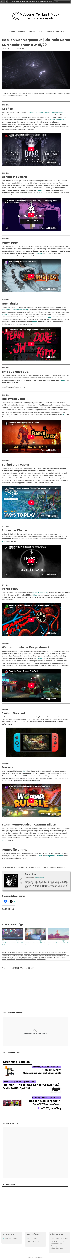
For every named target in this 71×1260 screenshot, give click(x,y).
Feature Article (11, 952)
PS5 (31, 955)
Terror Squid (56, 957)
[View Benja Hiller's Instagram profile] (21, 882)
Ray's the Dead (64, 955)
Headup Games (35, 954)
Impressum (15, 2)
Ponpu (25, 955)
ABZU (40, 856)
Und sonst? (49, 31)
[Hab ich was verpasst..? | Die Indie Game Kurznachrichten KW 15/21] (12, 934)
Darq (22, 952)
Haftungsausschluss (46, 2)
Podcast (32, 31)
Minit (49, 317)
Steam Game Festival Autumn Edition (16, 957)
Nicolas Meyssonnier (55, 954)
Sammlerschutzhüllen (59, 1238)
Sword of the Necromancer (35, 957)
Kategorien (21, 31)
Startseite (11, 31)
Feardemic (64, 952)
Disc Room (36, 952)
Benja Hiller (20, 48)
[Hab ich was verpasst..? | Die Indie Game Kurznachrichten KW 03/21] (35, 934)
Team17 (50, 957)
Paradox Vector (10, 955)
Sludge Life (5, 314)
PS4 (29, 955)
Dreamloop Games (44, 952)
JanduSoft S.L (45, 954)
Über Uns (59, 31)
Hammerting (27, 954)
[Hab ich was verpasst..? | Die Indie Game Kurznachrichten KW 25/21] (58, 934)
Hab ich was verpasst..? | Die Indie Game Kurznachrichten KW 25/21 (58, 943)
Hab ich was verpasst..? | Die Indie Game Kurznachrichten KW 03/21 (35, 943)
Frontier (4, 954)
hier (42, 193)
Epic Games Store (56, 952)
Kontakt (22, 2)
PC (64, 414)
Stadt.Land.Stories (10, 1238)
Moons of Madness (57, 120)
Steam (39, 190)
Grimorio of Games (17, 954)
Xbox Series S (25, 959)
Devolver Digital (28, 952)
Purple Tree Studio (46, 955)
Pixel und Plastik (33, 1241)
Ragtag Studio (55, 955)
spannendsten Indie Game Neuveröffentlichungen (47, 112)
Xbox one (18, 959)
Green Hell (9, 954)
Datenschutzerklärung (32, 2)
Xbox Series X (32, 959)
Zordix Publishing (41, 959)
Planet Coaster (19, 955)
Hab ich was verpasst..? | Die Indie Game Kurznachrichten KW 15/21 (12, 943)
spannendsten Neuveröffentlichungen (15, 310)
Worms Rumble (11, 959)
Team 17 (45, 957)
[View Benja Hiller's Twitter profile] (21, 878)
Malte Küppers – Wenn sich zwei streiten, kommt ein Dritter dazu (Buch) (58, 1244)
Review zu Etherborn (39, 593)
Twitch (40, 31)
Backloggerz (32, 1238)
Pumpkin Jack (37, 955)
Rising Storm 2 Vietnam (54, 856)
